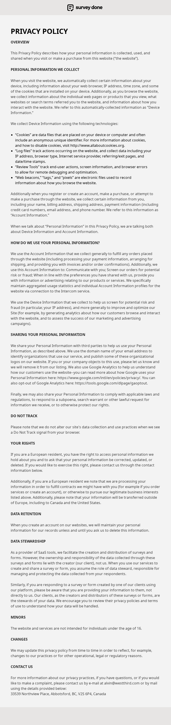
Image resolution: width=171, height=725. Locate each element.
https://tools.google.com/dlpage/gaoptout (111, 383)
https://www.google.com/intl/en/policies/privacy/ (98, 377)
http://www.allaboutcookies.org (97, 145)
